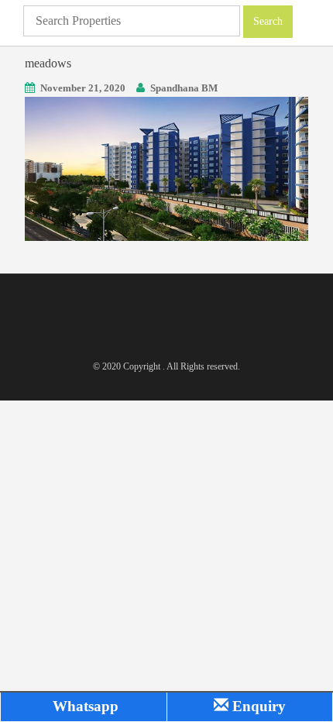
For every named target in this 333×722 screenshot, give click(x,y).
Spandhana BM (184, 88)
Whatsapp (83, 706)
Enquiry (257, 706)
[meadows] (166, 167)
